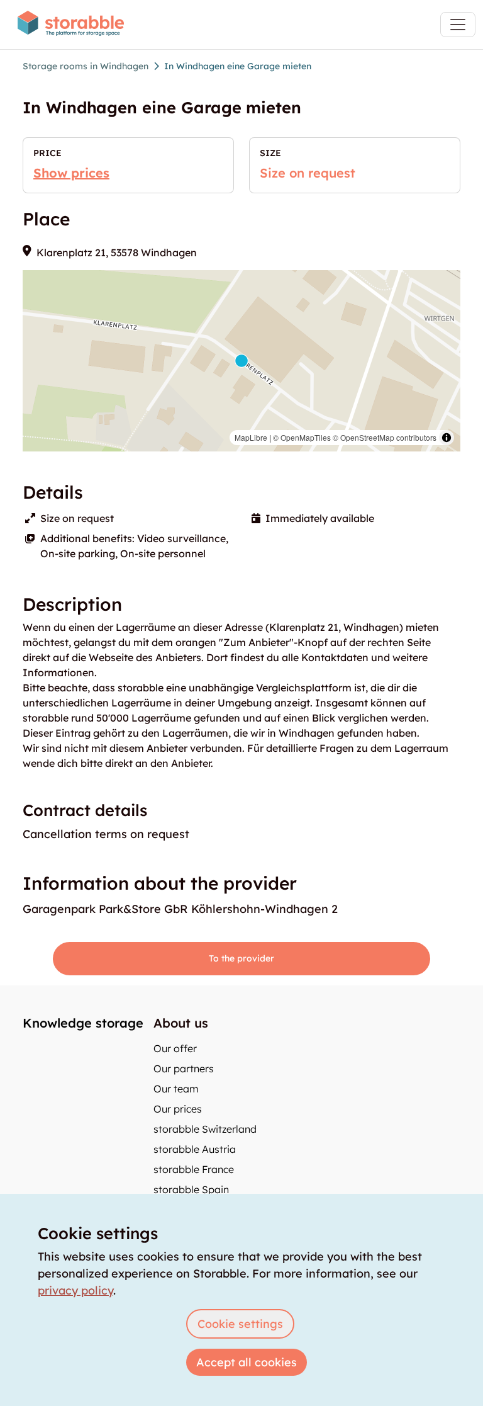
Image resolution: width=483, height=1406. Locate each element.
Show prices (71, 173)
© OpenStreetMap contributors (384, 437)
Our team (176, 1088)
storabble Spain (191, 1189)
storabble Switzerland (205, 1129)
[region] (241, 360)
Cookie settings (240, 1324)
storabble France (193, 1169)
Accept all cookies (246, 1362)
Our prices (177, 1109)
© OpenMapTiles (302, 437)
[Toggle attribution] (446, 437)
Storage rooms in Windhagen (85, 66)
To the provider (241, 958)
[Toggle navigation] (457, 24)
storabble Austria (194, 1149)
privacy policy (75, 1290)
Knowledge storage (83, 1023)
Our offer (175, 1048)
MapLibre (251, 437)
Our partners (183, 1068)
